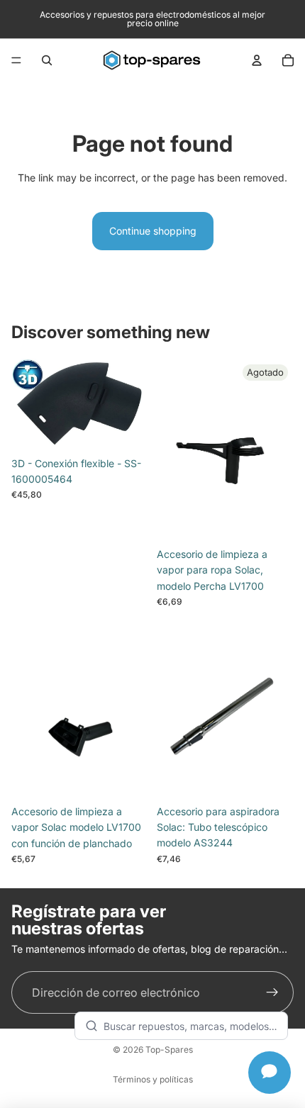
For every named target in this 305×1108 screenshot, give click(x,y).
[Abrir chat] (269, 1072)
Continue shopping (152, 231)
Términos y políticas (153, 1079)
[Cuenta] (256, 60)
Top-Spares (169, 1049)
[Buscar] (46, 60)
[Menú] (16, 60)
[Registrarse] (272, 992)
